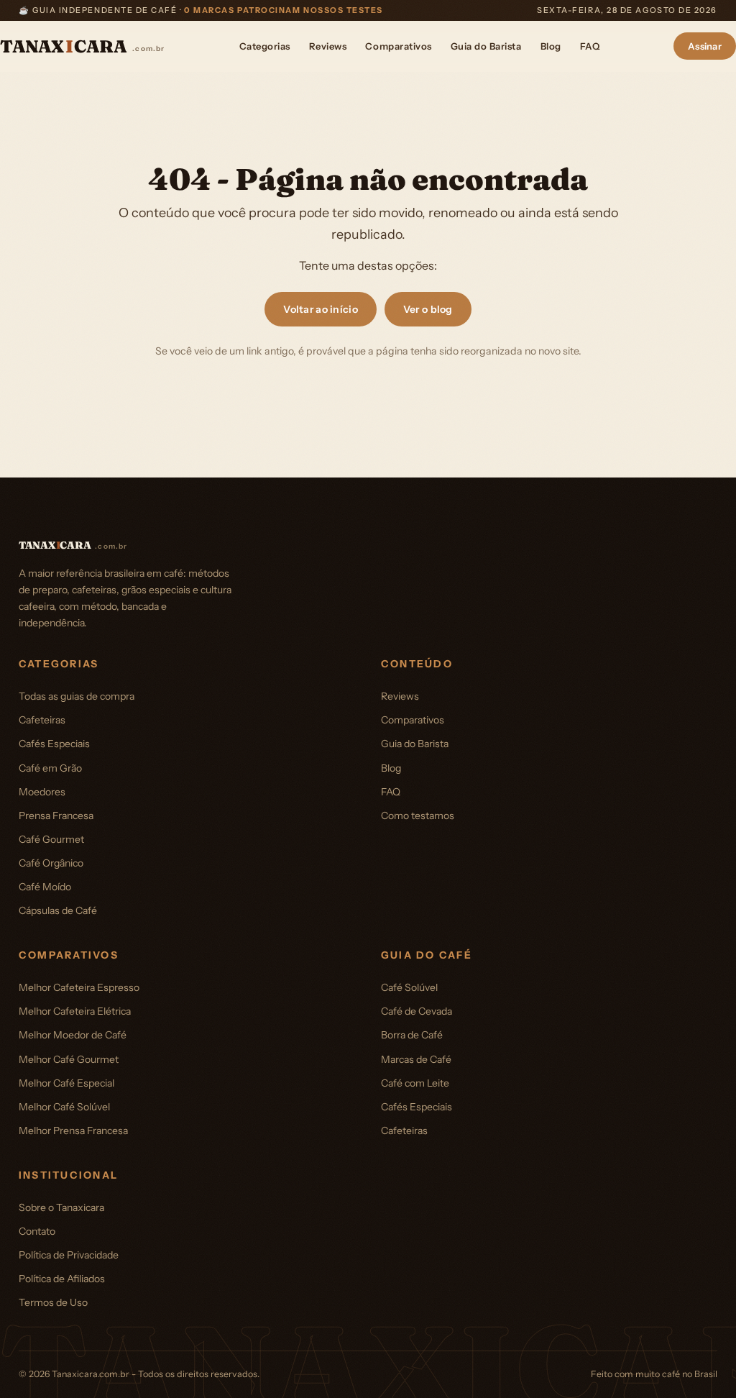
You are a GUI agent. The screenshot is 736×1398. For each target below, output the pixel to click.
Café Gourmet (51, 839)
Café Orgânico (51, 862)
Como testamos (417, 815)
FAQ (590, 46)
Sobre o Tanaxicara (61, 1207)
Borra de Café (412, 1034)
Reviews (328, 46)
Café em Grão (50, 768)
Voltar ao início (320, 309)
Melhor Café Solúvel (64, 1106)
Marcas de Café (416, 1059)
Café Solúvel (409, 987)
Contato (37, 1231)
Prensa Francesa (56, 815)
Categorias (264, 46)
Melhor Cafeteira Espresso (79, 987)
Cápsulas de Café (58, 910)
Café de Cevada (416, 1011)
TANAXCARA (82, 46)
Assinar (705, 46)
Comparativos (398, 46)
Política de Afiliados (62, 1278)
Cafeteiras (42, 719)
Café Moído (45, 886)
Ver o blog (428, 309)
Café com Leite (415, 1083)
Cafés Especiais (54, 743)
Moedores (42, 791)
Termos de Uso (53, 1302)
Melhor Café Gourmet (69, 1059)
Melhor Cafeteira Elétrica (75, 1011)
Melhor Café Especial (66, 1083)
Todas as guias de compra (76, 696)
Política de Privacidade (69, 1254)
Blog (550, 46)
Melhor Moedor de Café (72, 1034)
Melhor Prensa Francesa (73, 1130)
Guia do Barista (486, 46)
